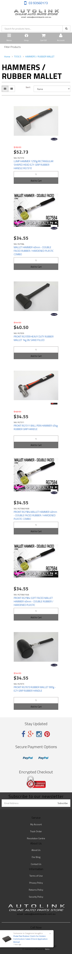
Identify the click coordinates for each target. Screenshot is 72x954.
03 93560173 (38, 3)
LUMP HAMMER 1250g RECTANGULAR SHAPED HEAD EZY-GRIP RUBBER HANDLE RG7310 (33, 164)
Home (7, 56)
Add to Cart (36, 180)
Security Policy (36, 896)
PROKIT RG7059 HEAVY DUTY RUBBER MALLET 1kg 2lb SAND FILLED (34, 338)
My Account (36, 824)
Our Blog (36, 857)
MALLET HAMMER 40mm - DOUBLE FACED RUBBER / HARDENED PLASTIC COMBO (34, 250)
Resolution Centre (36, 838)
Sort (28, 87)
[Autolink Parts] (36, 13)
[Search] (66, 28)
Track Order (36, 831)
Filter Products (12, 47)
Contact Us (36, 864)
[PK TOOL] (54, 403)
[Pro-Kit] (54, 139)
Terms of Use (36, 875)
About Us (36, 850)
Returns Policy (36, 889)
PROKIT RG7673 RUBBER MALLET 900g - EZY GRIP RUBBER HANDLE (35, 689)
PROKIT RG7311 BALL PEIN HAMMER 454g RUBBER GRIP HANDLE (36, 427)
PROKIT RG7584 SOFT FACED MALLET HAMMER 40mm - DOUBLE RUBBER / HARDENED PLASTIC (33, 601)
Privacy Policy (36, 882)
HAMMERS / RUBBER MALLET (39, 56)
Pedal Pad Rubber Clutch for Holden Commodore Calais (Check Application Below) (30, 938)
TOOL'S (17, 56)
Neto (47, 949)
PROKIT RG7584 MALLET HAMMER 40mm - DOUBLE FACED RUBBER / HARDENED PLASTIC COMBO (35, 515)
